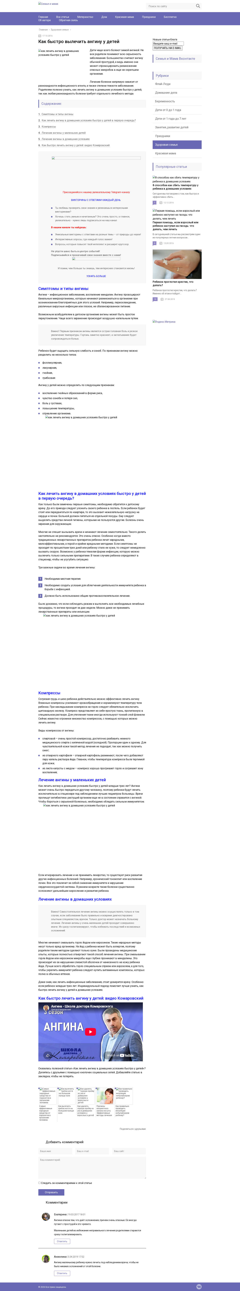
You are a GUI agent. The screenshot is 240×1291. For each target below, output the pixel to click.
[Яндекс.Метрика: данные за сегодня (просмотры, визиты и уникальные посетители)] (164, 322)
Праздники (149, 16)
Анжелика (60, 1256)
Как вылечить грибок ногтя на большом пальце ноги (66, 1109)
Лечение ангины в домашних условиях (64, 139)
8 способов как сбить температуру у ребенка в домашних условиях (175, 187)
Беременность (165, 101)
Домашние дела (166, 92)
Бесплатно (170, 16)
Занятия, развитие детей (171, 127)
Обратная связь (68, 20)
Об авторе (44, 20)
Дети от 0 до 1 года (168, 110)
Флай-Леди (162, 84)
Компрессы (47, 126)
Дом (104, 16)
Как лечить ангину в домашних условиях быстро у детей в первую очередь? (87, 120)
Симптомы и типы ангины (55, 114)
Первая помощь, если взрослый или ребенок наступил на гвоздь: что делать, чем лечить (175, 226)
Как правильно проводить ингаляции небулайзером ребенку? (122, 1110)
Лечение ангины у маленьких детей (62, 132)
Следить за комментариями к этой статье (66, 1183)
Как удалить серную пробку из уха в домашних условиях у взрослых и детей (85, 1110)
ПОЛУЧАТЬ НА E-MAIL (167, 48)
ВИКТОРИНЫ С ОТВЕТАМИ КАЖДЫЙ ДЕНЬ (96, 200)
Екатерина (60, 1214)
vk (199, 1286)
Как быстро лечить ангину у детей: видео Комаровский (74, 145)
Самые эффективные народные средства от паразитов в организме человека (45, 1113)
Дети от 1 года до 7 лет (170, 118)
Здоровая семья (166, 144)
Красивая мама (124, 16)
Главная (43, 16)
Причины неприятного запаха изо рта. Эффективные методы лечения (104, 1110)
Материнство (85, 16)
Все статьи (62, 16)
